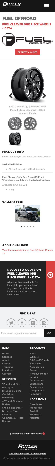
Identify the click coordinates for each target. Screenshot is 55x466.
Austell (34, 411)
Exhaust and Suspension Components (37, 387)
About (5, 360)
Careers (6, 373)
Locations (8, 370)
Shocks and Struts (12, 407)
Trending (7, 367)
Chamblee (36, 404)
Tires (33, 353)
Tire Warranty (16, 454)
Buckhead (35, 414)
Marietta (34, 418)
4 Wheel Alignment (13, 401)
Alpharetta (36, 407)
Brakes (6, 404)
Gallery (6, 363)
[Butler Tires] (27, 448)
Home (5, 353)
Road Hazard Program (35, 454)
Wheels (34, 357)
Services (7, 357)
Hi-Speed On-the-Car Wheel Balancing (12, 394)
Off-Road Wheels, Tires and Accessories (40, 363)
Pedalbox (35, 394)
